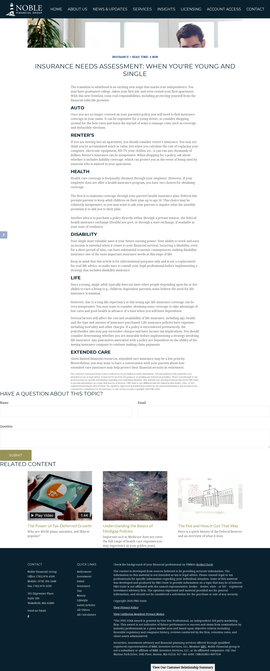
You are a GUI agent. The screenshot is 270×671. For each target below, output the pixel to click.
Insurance (83, 586)
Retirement (84, 571)
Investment (84, 576)
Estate (80, 581)
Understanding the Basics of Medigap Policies (128, 528)
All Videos (83, 609)
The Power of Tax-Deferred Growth (60, 525)
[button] (77, 9)
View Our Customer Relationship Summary (183, 667)
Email (142, 403)
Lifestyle (82, 600)
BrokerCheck (204, 564)
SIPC (203, 646)
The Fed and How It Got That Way (208, 525)
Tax (79, 590)
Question (6, 426)
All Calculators (86, 614)
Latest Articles (86, 605)
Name (4, 403)
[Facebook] (3, 235)
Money (81, 595)
